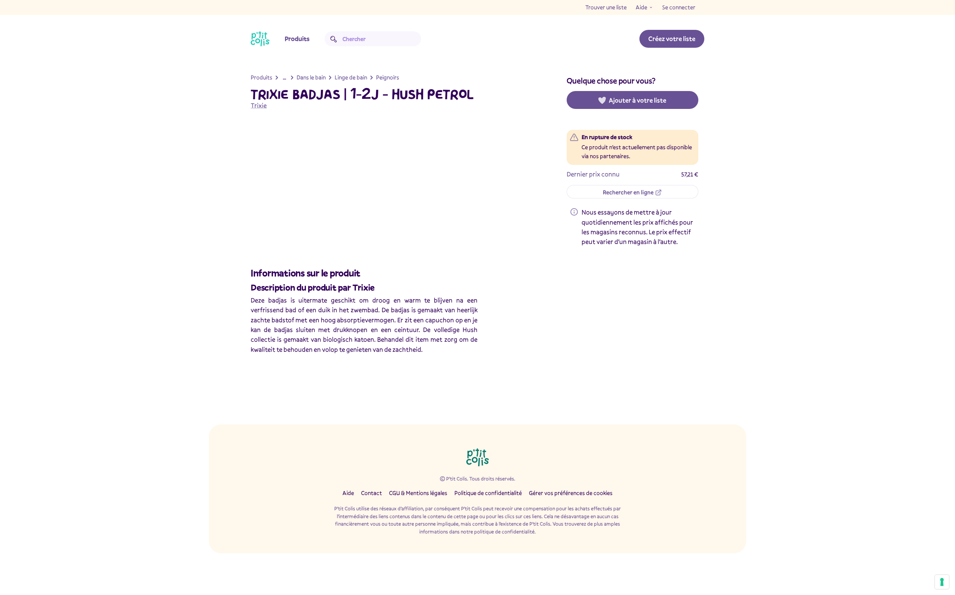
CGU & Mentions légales (418, 493)
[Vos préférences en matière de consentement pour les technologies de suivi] (942, 582)
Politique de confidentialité (488, 493)
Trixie (259, 105)
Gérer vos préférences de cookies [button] (571, 493)
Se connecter (678, 7)
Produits (297, 38)
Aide (641, 7)
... (284, 77)
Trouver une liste (606, 7)
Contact (371, 493)
